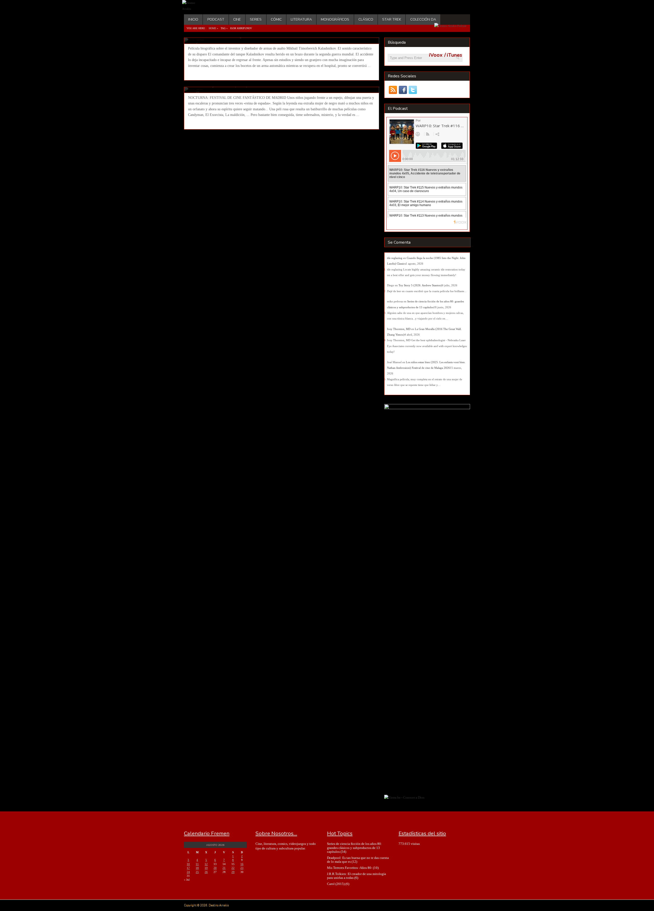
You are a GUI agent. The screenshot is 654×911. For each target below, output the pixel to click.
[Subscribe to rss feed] (393, 90)
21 (224, 867)
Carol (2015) (336, 884)
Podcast (215, 19)
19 (206, 867)
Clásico (365, 19)
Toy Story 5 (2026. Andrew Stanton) (420, 285)
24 (188, 871)
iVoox (435, 55)
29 (233, 871)
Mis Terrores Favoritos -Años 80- (349, 868)
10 (188, 864)
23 (241, 867)
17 (188, 867)
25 (197, 871)
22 (233, 867)
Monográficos (335, 19)
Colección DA (423, 19)
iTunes (454, 55)
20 (215, 867)
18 (197, 867)
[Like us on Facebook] (403, 90)
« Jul (187, 879)
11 (197, 864)
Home (212, 28)
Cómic (276, 19)
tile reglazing (394, 257)
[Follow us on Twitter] (412, 90)
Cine (237, 19)
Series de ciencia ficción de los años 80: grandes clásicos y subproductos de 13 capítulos (354, 848)
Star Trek (391, 19)
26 (206, 871)
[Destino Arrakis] (193, 8)
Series (256, 19)
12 (206, 864)
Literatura (301, 19)
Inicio (193, 19)
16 (241, 864)
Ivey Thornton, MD (399, 328)
